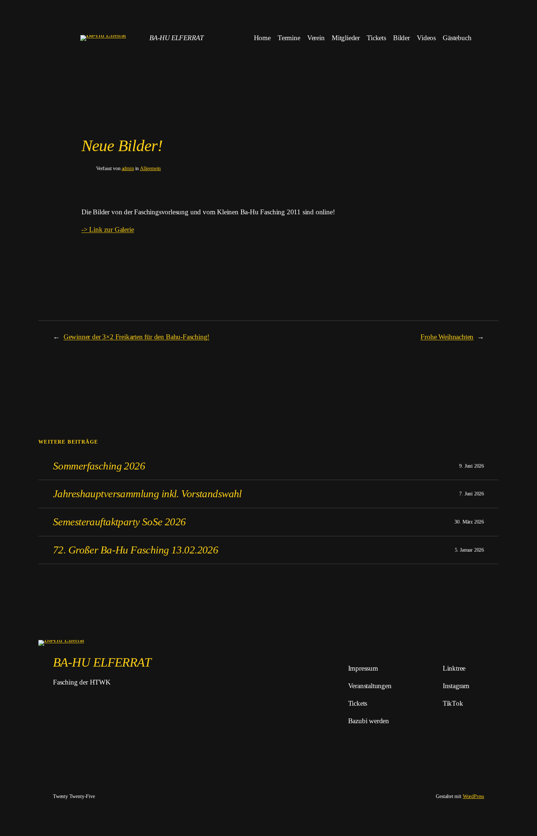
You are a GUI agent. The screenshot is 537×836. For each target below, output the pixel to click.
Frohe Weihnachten (446, 337)
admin (128, 168)
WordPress (473, 796)
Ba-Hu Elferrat (176, 38)
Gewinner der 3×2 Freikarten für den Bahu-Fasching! (136, 337)
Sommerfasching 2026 (99, 466)
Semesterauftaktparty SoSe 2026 (119, 522)
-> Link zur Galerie (107, 229)
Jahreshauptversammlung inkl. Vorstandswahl (147, 493)
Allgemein (150, 168)
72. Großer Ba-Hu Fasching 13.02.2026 (135, 550)
